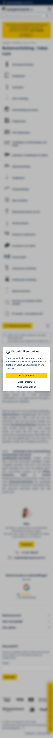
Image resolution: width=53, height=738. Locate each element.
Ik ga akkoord (26, 375)
